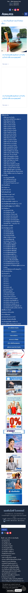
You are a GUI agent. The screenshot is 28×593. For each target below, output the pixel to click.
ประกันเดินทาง (6, 208)
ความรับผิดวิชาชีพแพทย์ (10, 248)
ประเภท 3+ (6, 285)
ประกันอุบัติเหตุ (6, 185)
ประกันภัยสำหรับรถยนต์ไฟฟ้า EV (13, 306)
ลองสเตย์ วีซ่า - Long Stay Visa (12, 223)
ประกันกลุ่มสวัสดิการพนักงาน (10, 201)
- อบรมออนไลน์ (5, 540)
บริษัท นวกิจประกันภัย (9, 126)
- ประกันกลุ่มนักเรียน (6, 547)
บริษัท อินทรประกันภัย (10, 137)
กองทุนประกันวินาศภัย (8, 312)
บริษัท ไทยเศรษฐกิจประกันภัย (11, 165)
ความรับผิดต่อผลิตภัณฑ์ (10, 252)
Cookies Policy (15, 587)
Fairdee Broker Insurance (10, 296)
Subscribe (4, 529)
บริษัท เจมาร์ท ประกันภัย (10, 141)
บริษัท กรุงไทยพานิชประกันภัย (12, 167)
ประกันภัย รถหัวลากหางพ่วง (11, 302)
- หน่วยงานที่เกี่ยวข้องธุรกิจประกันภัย (11, 559)
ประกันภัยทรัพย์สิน (9, 232)
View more (5, 64)
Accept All (18, 590)
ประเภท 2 (6, 280)
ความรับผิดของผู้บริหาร (10, 254)
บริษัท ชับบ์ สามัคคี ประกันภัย (11, 164)
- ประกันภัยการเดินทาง (7, 551)
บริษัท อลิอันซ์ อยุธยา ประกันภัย (12, 169)
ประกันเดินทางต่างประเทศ (11, 216)
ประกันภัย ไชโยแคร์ (9, 293)
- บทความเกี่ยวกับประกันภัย (8, 557)
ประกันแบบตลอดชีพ (9, 177)
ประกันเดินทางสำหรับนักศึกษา (12, 221)
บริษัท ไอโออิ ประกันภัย (10, 130)
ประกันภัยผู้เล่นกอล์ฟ (7, 228)
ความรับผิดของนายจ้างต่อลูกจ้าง (12, 269)
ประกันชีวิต (5, 175)
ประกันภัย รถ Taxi (8, 289)
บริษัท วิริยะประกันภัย (9, 123)
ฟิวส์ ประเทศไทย (8, 291)
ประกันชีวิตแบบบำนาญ (10, 179)
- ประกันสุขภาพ (5, 542)
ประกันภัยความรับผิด (7, 225)
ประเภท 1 (6, 278)
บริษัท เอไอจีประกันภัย (10, 128)
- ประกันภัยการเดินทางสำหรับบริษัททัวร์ (12, 578)
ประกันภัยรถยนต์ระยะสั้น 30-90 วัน (13, 307)
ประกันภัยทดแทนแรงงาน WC (12, 263)
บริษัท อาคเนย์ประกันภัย (8, 199)
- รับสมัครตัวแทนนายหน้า (8, 553)
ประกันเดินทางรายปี (9, 212)
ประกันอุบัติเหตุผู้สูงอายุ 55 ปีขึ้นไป (11, 206)
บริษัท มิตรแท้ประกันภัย (10, 136)
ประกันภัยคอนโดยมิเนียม (10, 258)
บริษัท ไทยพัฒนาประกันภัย (11, 151)
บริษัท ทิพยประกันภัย (9, 121)
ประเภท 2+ (6, 283)
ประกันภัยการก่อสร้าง (9, 241)
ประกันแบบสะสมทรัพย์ (10, 181)
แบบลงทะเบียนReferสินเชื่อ (9, 319)
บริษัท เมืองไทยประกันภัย (10, 149)
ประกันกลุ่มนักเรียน (7, 271)
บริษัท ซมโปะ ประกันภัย (10, 143)
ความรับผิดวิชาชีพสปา (10, 246)
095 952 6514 (16, 3)
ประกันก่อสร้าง (6, 273)
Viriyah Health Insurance (8, 196)
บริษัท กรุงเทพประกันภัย (10, 139)
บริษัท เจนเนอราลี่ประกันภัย (11, 152)
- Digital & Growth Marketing (8, 561)
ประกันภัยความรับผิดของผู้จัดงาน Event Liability (14, 266)
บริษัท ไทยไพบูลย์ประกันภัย (11, 156)
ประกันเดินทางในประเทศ (10, 214)
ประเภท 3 (6, 281)
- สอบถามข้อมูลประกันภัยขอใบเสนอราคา (12, 580)
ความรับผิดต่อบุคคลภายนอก (11, 261)
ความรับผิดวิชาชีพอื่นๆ (10, 245)
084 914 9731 (21, 520)
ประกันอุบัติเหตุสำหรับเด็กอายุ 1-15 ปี (11, 203)
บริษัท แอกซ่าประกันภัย (10, 134)
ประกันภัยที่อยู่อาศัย (9, 239)
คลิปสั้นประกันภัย (6, 310)
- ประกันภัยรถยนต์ (6, 544)
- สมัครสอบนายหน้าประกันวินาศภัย (10, 571)
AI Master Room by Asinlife (8, 577)
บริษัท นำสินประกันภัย (10, 237)
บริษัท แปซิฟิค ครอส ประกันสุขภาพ (13, 173)
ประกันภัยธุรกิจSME (9, 235)
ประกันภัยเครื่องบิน (9, 233)
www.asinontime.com (18, 513)
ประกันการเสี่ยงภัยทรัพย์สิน (11, 259)
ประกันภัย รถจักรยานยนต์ (10, 298)
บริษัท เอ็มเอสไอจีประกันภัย (11, 158)
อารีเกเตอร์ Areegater (9, 294)
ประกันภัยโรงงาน (8, 230)
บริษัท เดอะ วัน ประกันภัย (10, 154)
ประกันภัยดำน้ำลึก (8, 210)
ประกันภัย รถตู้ (7, 287)
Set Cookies (10, 590)
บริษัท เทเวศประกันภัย (9, 124)
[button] (22, 14)
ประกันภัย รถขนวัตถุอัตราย (11, 300)
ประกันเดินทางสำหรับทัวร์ (11, 218)
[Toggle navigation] (26, 14)
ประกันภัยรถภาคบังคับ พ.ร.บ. (11, 304)
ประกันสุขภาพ (5, 187)
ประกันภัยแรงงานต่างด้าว (10, 256)
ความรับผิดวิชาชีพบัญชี (10, 250)
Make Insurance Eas (15, 1)
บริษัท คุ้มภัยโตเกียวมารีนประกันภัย (13, 171)
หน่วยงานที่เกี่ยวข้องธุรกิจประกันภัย (11, 324)
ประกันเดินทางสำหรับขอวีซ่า (11, 219)
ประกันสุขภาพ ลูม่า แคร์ (8, 194)
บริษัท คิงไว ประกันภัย (9, 162)
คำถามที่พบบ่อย (6, 314)
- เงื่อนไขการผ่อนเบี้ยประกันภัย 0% (10, 575)
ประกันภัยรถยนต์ (6, 276)
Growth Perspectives (6, 555)
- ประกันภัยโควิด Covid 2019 (8, 573)
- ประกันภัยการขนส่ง (7, 546)
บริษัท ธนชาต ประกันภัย (10, 145)
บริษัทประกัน (5, 115)
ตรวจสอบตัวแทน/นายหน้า (9, 317)
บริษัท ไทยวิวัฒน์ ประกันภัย (11, 160)
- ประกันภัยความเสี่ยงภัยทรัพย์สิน (10, 567)
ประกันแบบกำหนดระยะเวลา (11, 183)
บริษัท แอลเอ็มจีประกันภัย (10, 147)
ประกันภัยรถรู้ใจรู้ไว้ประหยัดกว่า (12, 119)
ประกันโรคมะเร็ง (6, 189)
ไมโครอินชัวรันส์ (6, 192)
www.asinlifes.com (9, 513)
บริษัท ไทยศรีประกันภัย (10, 132)
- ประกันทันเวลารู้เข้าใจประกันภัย (10, 569)
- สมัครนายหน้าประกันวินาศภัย (9, 565)
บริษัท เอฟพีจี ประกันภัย (10, 243)
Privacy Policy (5, 587)
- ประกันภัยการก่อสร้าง (7, 549)
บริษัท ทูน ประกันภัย (9, 117)
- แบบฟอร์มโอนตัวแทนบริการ (9, 563)
